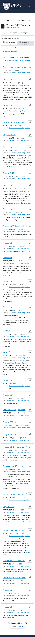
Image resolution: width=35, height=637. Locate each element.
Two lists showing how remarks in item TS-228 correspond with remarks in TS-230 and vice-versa (15, 410)
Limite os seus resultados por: (17, 20)
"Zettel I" (6, 352)
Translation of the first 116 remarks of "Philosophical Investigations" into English (15, 561)
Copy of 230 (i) (9, 422)
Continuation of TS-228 (13, 466)
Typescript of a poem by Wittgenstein (15, 67)
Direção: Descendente (9, 51)
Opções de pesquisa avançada (16, 33)
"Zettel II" (6, 331)
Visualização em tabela (26, 43)
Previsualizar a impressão (11, 38)
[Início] (13, 6)
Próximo (21, 627)
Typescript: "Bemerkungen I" (15, 494)
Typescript (7, 79)
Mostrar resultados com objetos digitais (18, 60)
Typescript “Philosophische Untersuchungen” (15, 226)
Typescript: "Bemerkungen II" (15, 447)
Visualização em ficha (10, 43)
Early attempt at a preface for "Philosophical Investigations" (15, 577)
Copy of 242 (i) (9, 135)
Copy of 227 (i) (9, 507)
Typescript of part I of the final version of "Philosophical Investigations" (15, 530)
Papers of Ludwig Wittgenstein (19, 73)
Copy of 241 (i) (9, 173)
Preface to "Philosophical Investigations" (15, 122)
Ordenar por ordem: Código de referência (15, 48)
